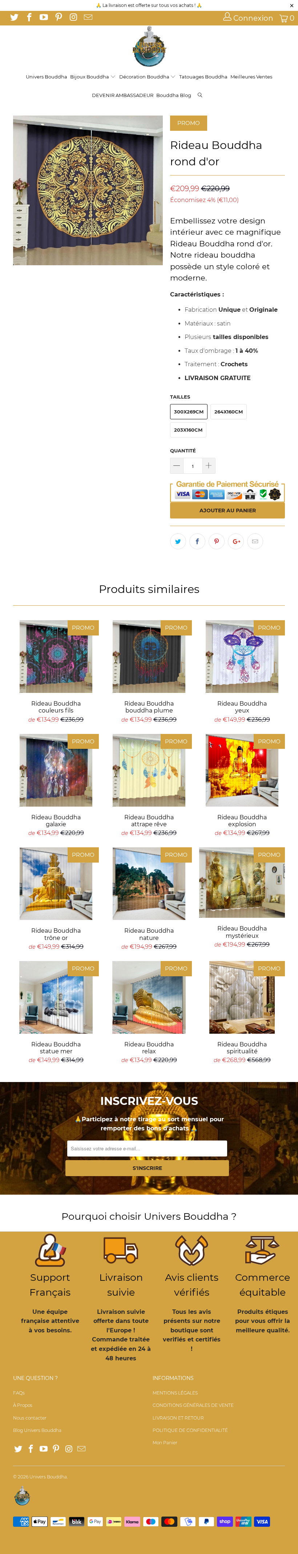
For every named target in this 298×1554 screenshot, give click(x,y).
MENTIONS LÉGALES (175, 1393)
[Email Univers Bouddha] (87, 18)
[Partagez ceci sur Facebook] (197, 541)
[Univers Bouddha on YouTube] (43, 18)
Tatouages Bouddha (203, 77)
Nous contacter (30, 1418)
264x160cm (228, 412)
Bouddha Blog (173, 95)
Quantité (183, 450)
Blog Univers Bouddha (37, 1430)
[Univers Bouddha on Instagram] (72, 18)
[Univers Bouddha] (149, 46)
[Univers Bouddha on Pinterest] (58, 18)
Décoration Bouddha (144, 77)
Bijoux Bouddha (90, 77)
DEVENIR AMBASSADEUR (122, 95)
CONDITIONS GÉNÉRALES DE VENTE (193, 1405)
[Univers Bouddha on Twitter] (14, 18)
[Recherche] (200, 95)
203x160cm (188, 430)
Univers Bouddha (46, 77)
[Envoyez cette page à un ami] (255, 541)
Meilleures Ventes (251, 77)
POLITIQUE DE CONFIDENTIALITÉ (190, 1430)
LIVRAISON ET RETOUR (178, 1418)
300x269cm (189, 412)
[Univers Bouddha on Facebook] (28, 18)
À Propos (22, 1405)
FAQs (19, 1393)
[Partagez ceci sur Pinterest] (217, 541)
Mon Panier (165, 1442)
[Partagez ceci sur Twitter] (178, 541)
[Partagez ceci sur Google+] (236, 541)
